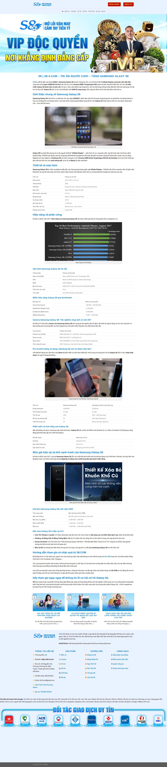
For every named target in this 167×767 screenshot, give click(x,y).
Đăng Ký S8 (91, 655)
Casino (73, 11)
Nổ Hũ (85, 11)
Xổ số (63, 664)
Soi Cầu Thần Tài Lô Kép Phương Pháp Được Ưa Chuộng (48, 616)
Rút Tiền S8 (91, 668)
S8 (62, 11)
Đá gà (63, 677)
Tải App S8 (91, 673)
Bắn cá (63, 655)
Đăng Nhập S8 (92, 659)
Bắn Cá (67, 11)
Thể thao (64, 673)
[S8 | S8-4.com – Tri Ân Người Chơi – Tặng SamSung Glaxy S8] (42, 4)
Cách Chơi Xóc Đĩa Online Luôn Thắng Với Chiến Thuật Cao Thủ (118, 616)
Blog (103, 11)
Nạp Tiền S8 (91, 664)
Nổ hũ (63, 668)
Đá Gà (98, 11)
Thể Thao (91, 11)
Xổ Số (79, 11)
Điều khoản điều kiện (120, 659)
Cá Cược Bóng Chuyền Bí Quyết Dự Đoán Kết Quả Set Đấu (83, 616)
